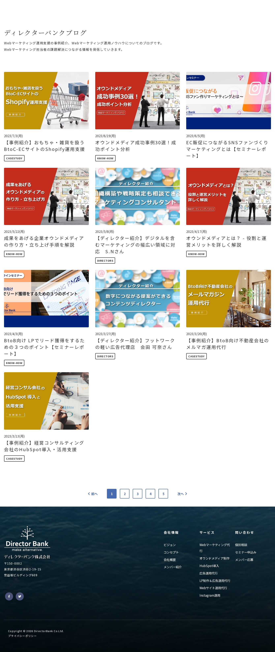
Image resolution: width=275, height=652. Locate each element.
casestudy (14, 158)
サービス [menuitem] (207, 532)
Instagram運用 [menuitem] (210, 595)
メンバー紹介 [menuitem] (173, 567)
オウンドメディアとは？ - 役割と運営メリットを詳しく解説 (226, 241)
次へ (180, 493)
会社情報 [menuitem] (171, 532)
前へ (94, 493)
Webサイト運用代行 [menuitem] (213, 588)
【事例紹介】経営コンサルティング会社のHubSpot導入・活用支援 (44, 445)
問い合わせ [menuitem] (244, 532)
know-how (105, 158)
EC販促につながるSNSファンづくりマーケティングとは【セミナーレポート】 (227, 149)
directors (105, 260)
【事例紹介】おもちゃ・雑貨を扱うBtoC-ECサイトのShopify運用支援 (44, 145)
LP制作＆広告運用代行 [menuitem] (215, 580)
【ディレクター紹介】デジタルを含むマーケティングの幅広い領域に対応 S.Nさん (135, 244)
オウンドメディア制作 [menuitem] (215, 558)
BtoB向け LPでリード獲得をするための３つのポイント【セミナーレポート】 (44, 347)
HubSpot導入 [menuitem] (209, 565)
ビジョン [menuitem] (170, 544)
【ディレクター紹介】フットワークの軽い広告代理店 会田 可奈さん (135, 343)
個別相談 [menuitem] (241, 544)
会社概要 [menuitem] (170, 559)
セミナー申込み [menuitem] (245, 552)
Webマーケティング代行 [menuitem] (215, 547)
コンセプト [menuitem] (171, 552)
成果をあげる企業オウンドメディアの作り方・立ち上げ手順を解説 (44, 241)
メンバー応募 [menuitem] (244, 559)
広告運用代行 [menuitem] (209, 573)
